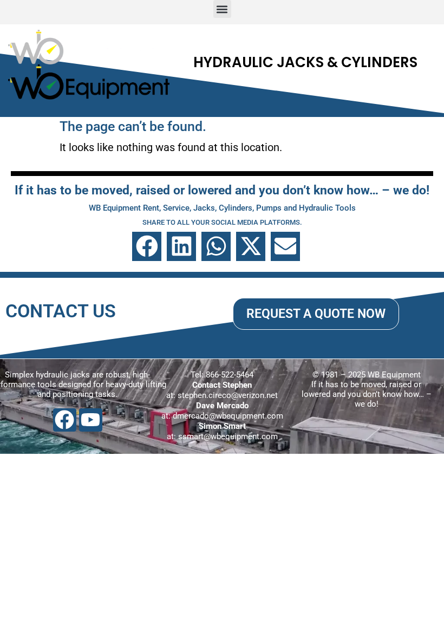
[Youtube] (90, 420)
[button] (222, 9)
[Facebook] (64, 420)
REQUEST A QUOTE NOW (316, 314)
